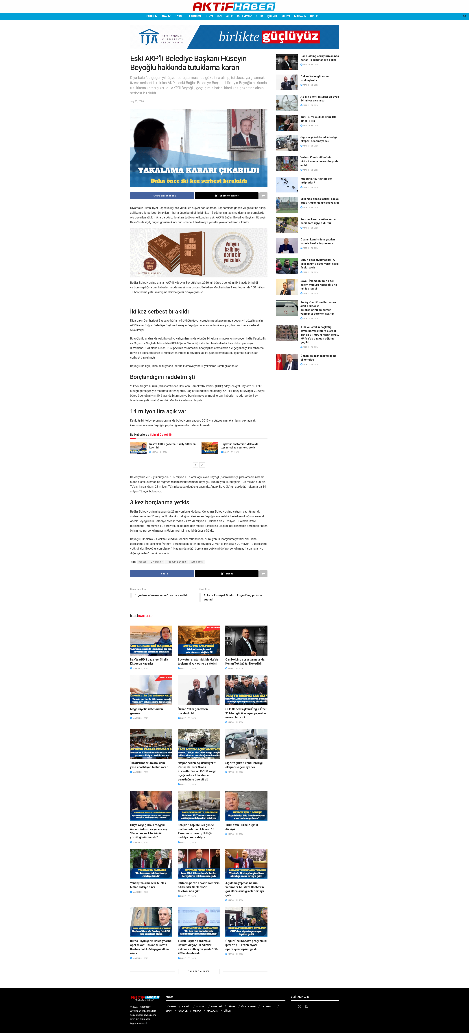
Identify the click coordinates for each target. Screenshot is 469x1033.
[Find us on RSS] (306, 1006)
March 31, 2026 (159, 452)
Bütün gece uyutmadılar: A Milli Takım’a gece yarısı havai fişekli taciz (319, 263)
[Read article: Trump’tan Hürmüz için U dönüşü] (246, 806)
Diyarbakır (157, 562)
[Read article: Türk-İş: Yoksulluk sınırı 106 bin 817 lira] (287, 123)
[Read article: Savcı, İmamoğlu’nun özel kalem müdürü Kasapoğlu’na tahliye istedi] (287, 287)
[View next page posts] (202, 465)
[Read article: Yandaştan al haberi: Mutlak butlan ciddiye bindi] (151, 864)
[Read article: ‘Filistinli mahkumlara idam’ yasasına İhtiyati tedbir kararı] (151, 744)
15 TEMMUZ (244, 16)
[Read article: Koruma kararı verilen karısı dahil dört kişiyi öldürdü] (287, 225)
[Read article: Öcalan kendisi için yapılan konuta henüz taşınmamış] (287, 245)
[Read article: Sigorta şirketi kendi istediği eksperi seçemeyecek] (246, 744)
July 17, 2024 (137, 101)
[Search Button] (464, 16)
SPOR (259, 16)
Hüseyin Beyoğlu (177, 562)
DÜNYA (209, 16)
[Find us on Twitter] (299, 1006)
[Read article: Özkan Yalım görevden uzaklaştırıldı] (199, 690)
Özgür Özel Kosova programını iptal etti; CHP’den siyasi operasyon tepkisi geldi (246, 945)
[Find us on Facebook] (292, 1006)
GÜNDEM (152, 16)
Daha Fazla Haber (199, 971)
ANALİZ (166, 16)
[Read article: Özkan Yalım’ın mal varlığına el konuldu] (287, 362)
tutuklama (197, 562)
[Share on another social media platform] (263, 195)
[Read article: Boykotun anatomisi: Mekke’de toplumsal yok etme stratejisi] (210, 448)
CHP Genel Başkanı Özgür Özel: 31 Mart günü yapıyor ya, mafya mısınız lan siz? (246, 713)
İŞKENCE (272, 16)
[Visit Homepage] (234, 6)
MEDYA (286, 16)
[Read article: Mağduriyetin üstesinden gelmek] (151, 690)
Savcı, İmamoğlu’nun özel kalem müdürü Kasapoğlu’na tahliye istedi (318, 284)
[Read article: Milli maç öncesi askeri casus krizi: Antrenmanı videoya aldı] (287, 205)
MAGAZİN (300, 16)
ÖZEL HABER (225, 16)
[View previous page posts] (195, 465)
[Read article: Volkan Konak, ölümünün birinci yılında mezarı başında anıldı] (287, 163)
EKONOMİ (195, 16)
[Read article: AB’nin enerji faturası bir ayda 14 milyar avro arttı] (287, 103)
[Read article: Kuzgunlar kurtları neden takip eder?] (287, 185)
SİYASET (180, 16)
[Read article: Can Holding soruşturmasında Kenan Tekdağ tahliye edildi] (246, 641)
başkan (143, 562)
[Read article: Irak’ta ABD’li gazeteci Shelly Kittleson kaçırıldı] (138, 448)
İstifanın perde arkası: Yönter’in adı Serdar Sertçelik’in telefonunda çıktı (198, 887)
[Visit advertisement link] (234, 39)
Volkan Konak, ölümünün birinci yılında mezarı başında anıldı (319, 161)
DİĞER (314, 16)
